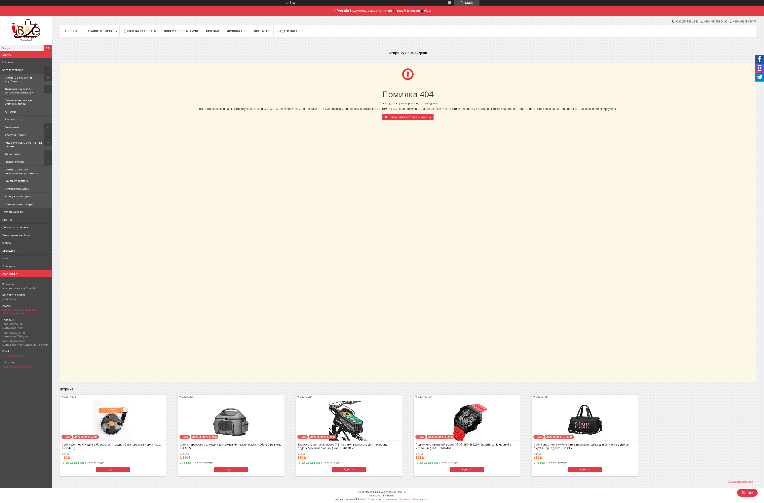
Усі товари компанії (740, 481)
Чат (750, 492)
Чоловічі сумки (14, 161)
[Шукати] (48, 48)
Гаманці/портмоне (17, 181)
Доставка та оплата (15, 227)
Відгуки (7, 243)
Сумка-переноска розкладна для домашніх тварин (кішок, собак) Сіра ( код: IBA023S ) (230, 446)
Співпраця (9, 266)
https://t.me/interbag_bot (17, 366)
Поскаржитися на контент (382, 499)
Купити (113, 469)
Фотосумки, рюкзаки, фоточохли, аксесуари (19, 90)
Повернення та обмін (16, 235)
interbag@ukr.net (12, 356)
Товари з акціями (13, 212)
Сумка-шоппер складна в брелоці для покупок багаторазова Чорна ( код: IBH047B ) (111, 446)
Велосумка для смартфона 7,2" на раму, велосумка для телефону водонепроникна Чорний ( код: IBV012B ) (342, 446)
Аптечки (10, 111)
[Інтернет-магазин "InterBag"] (26, 29)
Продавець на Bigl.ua (382, 495)
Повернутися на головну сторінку (410, 117)
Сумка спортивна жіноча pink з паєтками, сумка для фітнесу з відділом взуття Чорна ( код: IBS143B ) (581, 446)
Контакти (261, 31)
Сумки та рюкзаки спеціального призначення (22, 171)
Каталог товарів (12, 70)
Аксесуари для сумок (18, 196)
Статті (6, 258)
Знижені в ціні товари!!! (19, 204)
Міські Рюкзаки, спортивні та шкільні (23, 144)
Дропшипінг (10, 250)
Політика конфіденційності (414, 499)
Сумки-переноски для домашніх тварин (18, 102)
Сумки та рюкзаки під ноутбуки (18, 79)
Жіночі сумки (13, 154)
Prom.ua (401, 492)
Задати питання (290, 31)
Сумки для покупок (17, 188)
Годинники (12, 127)
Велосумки (12, 119)
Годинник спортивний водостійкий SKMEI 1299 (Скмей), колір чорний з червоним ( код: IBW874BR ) (463, 446)
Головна (7, 62)
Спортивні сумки (15, 135)
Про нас (7, 219)
